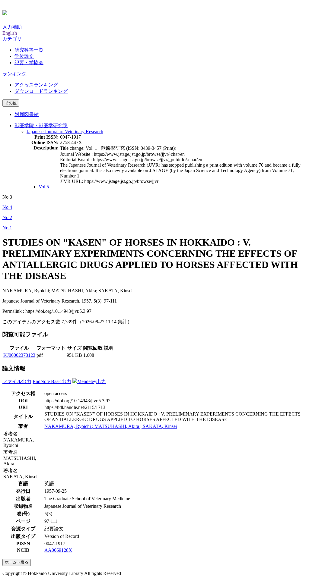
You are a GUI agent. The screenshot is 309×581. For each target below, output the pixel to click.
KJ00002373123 (19, 355)
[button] (12, 38)
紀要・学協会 (28, 62)
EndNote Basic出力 (52, 381)
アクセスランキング (36, 84)
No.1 (7, 227)
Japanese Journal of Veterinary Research (65, 131)
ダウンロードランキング (41, 91)
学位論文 (24, 56)
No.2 (7, 217)
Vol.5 (44, 186)
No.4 (7, 207)
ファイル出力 (16, 381)
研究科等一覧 (28, 49)
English (9, 33)
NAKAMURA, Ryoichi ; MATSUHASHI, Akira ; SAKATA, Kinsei (110, 426)
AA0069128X (58, 550)
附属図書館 (26, 114)
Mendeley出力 (91, 381)
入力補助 (12, 27)
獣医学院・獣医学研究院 (41, 125)
